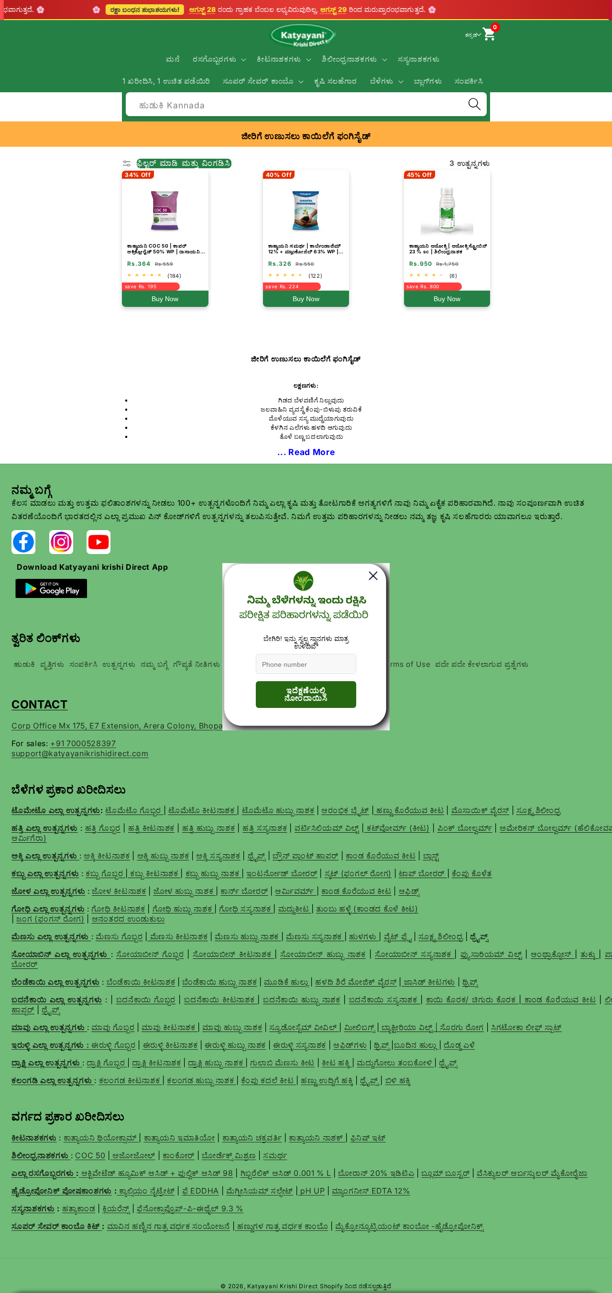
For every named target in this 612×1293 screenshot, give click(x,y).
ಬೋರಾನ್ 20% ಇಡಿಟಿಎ (376, 1173)
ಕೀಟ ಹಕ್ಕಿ (337, 1062)
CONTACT (39, 704)
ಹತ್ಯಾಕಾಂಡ (79, 1208)
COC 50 (90, 1155)
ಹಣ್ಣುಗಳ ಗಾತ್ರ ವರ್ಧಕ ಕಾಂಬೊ (281, 1226)
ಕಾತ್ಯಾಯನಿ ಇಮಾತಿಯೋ (179, 1137)
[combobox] (306, 103)
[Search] (474, 104)
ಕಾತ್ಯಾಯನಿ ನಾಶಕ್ (317, 1137)
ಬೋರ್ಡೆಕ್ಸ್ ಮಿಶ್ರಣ (229, 1155)
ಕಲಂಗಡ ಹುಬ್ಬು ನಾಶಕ (201, 1080)
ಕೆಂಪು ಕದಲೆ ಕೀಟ (268, 1080)
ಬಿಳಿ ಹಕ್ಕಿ (398, 1080)
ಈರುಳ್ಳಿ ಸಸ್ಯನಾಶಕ (299, 1045)
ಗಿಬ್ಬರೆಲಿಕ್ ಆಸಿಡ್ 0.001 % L (285, 1173)
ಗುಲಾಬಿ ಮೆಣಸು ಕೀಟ (282, 1062)
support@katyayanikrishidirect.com (80, 753)
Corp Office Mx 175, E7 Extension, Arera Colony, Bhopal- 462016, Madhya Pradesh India (180, 725)
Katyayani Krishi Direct (282, 1286)
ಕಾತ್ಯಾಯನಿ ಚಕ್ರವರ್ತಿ (252, 1137)
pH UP (311, 1190)
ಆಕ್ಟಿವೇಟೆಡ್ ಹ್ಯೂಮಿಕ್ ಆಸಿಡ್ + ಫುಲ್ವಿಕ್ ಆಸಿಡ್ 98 (157, 1173)
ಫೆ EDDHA (200, 1190)
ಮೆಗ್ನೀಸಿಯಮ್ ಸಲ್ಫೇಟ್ (259, 1190)
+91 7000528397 (83, 743)
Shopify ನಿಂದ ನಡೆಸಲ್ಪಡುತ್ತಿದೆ (356, 1286)
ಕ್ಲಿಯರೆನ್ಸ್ (116, 1208)
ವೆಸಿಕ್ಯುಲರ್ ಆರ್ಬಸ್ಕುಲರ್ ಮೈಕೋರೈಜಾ (532, 1173)
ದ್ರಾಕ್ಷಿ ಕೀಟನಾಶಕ (156, 1062)
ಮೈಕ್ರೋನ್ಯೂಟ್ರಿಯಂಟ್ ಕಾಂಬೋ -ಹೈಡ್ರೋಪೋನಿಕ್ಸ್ (409, 1226)
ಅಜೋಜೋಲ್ (132, 1155)
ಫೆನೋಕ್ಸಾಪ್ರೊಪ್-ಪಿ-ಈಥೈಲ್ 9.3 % (190, 1208)
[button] (218, 59)
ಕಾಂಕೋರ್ (179, 1155)
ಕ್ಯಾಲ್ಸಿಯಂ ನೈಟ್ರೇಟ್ (147, 1190)
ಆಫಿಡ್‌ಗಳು (350, 1045)
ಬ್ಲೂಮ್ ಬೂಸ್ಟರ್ (445, 1173)
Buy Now (165, 299)
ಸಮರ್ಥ (275, 1155)
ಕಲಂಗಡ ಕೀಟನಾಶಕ (130, 1080)
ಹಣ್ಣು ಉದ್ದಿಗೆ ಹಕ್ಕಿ (327, 1080)
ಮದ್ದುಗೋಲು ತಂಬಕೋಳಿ (395, 1062)
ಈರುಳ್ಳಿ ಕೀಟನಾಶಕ (170, 1045)
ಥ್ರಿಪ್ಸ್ (382, 1045)
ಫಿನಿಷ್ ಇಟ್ (368, 1137)
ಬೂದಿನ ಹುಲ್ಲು (416, 1045)
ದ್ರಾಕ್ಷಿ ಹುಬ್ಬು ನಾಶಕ (216, 1062)
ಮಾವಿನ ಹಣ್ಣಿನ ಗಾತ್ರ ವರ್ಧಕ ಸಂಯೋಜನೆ (168, 1226)
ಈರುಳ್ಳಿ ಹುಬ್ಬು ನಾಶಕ (235, 1045)
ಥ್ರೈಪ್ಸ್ (448, 1062)
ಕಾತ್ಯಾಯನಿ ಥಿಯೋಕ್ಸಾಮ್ (101, 1137)
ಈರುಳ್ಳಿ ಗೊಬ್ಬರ (113, 1045)
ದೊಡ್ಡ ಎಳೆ (459, 1045)
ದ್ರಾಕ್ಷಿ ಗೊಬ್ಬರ (107, 1062)
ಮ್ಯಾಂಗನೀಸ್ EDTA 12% (371, 1190)
